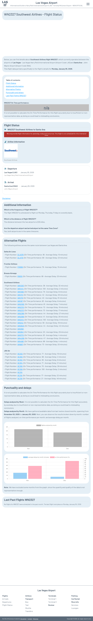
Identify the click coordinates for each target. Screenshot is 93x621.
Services (74, 605)
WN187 (20, 301)
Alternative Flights (13, 89)
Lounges (74, 608)
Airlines (28, 596)
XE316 (19, 375)
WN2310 (20, 307)
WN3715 (20, 335)
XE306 (19, 366)
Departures (6, 602)
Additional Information (15, 86)
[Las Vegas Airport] (5, 4)
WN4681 (20, 341)
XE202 (20, 354)
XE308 (19, 369)
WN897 (20, 344)
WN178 (20, 298)
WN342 (20, 323)
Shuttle (28, 608)
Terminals (52, 596)
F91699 (20, 267)
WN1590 (20, 292)
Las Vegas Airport (46, 2)
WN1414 (20, 289)
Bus (26, 602)
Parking (74, 596)
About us (35, 619)
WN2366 (20, 313)
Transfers (29, 611)
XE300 (20, 357)
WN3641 (20, 332)
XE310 (19, 372)
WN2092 (20, 304)
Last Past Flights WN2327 (16, 95)
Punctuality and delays (15, 92)
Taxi (27, 605)
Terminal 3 (52, 602)
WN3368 (20, 317)
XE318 (19, 378)
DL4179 (20, 258)
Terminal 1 (52, 599)
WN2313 (20, 310)
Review (51, 605)
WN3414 (20, 320)
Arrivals (5, 599)
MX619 (19, 276)
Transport (29, 599)
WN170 (20, 295)
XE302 (20, 360)
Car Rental (75, 599)
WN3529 (20, 326)
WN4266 (20, 338)
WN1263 (20, 286)
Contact (30, 619)
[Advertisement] (46, 38)
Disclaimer (23, 619)
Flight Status (11, 83)
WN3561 (20, 329)
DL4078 (20, 255)
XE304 (20, 363)
